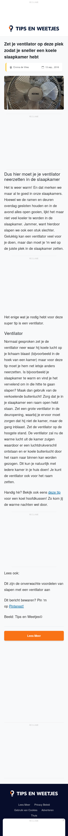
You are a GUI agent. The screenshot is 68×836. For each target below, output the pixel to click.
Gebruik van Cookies (25, 810)
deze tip (54, 492)
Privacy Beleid (42, 804)
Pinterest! (16, 606)
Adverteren (47, 810)
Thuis (34, 815)
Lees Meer (34, 636)
